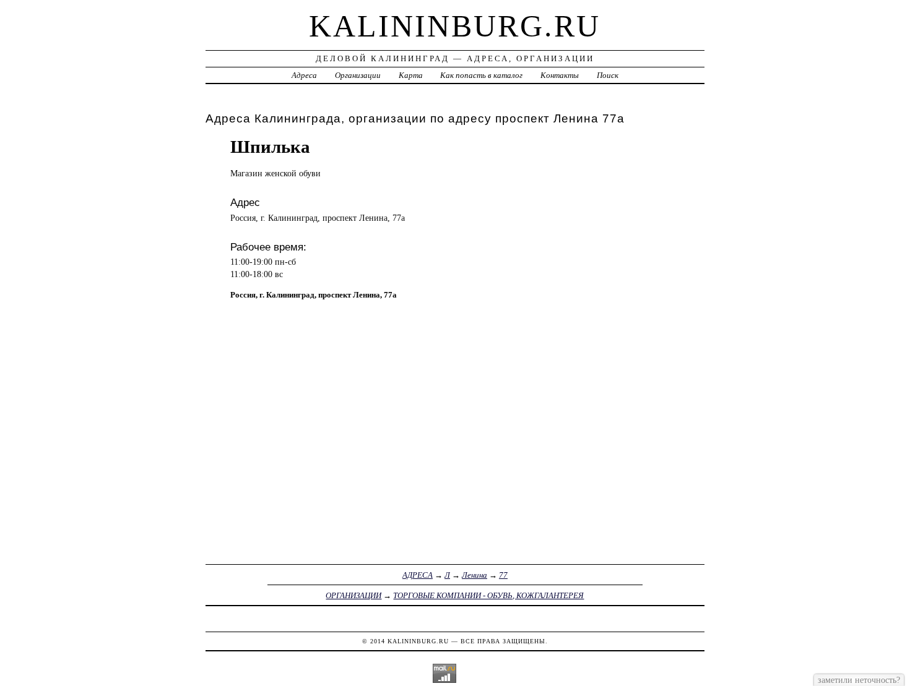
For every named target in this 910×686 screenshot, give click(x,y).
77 (503, 575)
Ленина (474, 575)
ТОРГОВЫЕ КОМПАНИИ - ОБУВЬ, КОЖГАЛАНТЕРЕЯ (488, 595)
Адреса (304, 75)
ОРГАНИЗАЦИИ (353, 595)
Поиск (607, 75)
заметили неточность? (859, 680)
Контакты (559, 75)
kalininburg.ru (454, 26)
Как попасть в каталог (481, 75)
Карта (411, 75)
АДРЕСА (417, 575)
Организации (358, 75)
